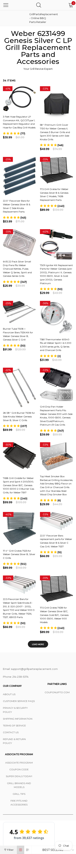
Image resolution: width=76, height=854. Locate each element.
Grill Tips (19, 793)
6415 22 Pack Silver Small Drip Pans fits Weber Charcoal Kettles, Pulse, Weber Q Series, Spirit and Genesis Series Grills (17, 268)
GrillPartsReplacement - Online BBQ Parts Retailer (39, 18)
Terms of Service (14, 725)
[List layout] (27, 850)
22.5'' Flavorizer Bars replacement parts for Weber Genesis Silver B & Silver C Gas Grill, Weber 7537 (56, 541)
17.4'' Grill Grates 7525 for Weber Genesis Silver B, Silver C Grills (19, 554)
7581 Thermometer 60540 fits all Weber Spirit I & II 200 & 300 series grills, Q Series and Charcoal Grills (55, 345)
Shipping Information (17, 718)
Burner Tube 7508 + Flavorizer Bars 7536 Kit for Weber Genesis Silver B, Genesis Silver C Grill (18, 334)
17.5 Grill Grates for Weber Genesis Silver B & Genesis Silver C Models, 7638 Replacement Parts (54, 194)
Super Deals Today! (19, 776)
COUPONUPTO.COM (57, 692)
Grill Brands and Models (19, 785)
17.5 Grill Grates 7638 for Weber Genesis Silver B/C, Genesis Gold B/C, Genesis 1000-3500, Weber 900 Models (54, 614)
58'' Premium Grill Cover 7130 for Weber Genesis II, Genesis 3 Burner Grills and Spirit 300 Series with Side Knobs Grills (55, 132)
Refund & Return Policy (14, 741)
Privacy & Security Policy (15, 709)
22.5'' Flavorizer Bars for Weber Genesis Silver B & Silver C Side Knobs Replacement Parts (16, 206)
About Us (9, 694)
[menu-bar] (6, 5)
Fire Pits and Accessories (19, 802)
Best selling (52, 850)
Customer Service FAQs (19, 701)
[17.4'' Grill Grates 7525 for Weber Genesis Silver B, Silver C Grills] (19, 528)
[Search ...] (39, 5)
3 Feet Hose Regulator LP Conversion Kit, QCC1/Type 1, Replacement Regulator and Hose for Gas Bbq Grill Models (19, 122)
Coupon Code (19, 769)
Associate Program (19, 762)
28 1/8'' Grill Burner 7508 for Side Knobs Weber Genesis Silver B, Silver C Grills (19, 416)
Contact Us (11, 732)
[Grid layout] (20, 850)
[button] (14, 133)
